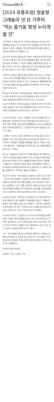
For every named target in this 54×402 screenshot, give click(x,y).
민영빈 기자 (20, 253)
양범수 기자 (9, 253)
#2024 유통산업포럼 (11, 248)
